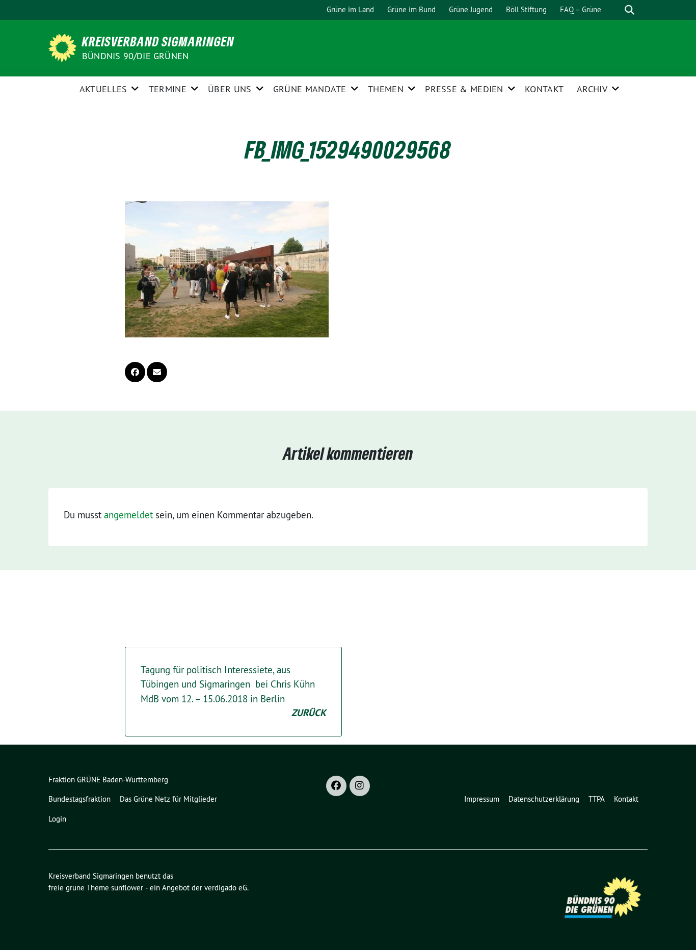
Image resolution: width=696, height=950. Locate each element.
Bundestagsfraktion (79, 799)
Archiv (592, 89)
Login (57, 819)
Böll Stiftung (526, 9)
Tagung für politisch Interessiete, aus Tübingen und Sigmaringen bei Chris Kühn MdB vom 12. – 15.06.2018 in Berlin (233, 692)
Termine (167, 89)
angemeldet (128, 515)
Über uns (229, 89)
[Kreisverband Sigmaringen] (64, 47)
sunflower (127, 887)
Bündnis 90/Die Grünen (135, 56)
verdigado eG (225, 887)
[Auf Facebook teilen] (135, 372)
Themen (386, 89)
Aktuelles (103, 89)
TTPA (596, 799)
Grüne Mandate (309, 89)
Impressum (481, 799)
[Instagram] (360, 786)
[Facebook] (336, 786)
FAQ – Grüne (580, 9)
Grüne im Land (350, 9)
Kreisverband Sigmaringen (158, 41)
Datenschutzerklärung (543, 799)
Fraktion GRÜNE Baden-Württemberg (108, 779)
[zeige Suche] (629, 10)
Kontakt (544, 89)
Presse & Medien (464, 89)
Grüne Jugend (471, 9)
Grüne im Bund (411, 9)
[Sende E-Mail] (157, 372)
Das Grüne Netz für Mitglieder (168, 799)
